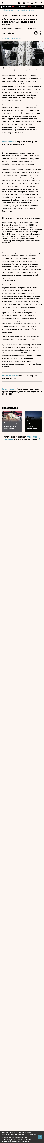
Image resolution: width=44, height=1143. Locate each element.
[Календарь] (19, 2)
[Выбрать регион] (28, 2)
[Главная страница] (3, 3)
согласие (30, 1136)
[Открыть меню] (41, 2)
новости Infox (10, 408)
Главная (5, 15)
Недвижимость (15, 15)
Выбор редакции (8, 10)
